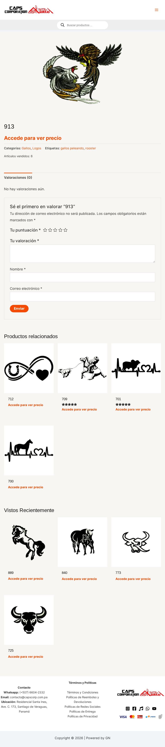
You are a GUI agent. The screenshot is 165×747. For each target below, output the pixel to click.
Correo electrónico (26, 289)
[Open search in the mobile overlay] (82, 25)
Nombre (18, 269)
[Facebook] (134, 708)
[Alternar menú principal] (156, 9)
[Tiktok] (141, 708)
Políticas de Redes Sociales (82, 706)
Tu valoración (24, 240)
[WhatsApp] (147, 708)
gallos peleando (72, 148)
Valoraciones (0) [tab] (18, 178)
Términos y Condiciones (82, 692)
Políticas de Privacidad (83, 716)
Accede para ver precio (33, 138)
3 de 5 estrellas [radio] (55, 230)
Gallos (26, 148)
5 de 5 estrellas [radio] (65, 230)
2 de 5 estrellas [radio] (50, 230)
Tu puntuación (25, 230)
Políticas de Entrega (82, 711)
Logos (36, 148)
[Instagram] (128, 708)
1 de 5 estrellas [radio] (45, 230)
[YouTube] (154, 708)
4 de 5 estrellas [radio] (60, 230)
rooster (90, 148)
